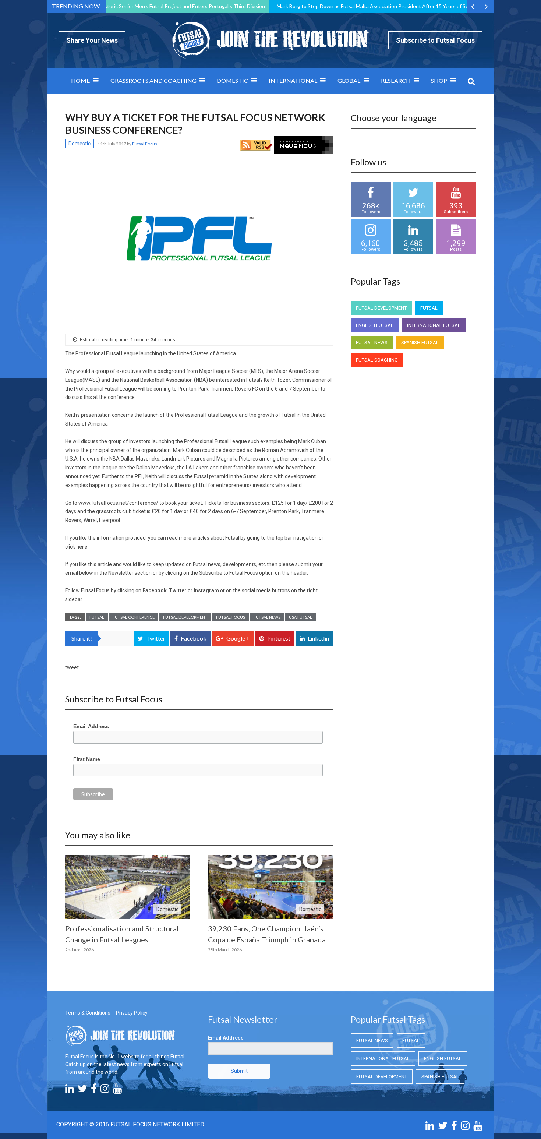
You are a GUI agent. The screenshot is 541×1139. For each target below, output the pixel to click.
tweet (72, 667)
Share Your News (92, 40)
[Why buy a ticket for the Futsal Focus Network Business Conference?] (199, 238)
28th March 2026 (225, 949)
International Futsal (433, 325)
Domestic (232, 80)
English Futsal (374, 325)
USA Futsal (300, 617)
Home (80, 80)
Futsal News (267, 617)
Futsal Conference (134, 617)
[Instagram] (104, 1090)
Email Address (91, 726)
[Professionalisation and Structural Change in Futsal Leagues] (127, 887)
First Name (86, 759)
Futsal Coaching (377, 360)
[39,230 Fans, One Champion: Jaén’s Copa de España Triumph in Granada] (270, 887)
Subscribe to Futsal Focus (435, 40)
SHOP (439, 80)
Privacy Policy (132, 1013)
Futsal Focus (230, 617)
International (293, 80)
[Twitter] (82, 1090)
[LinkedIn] (69, 1090)
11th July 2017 (112, 144)
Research (396, 80)
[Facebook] (94, 1090)
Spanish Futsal (420, 342)
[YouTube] (117, 1090)
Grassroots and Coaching (153, 80)
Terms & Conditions (87, 1013)
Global (348, 80)
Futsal (96, 617)
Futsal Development (185, 617)
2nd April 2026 (79, 949)
